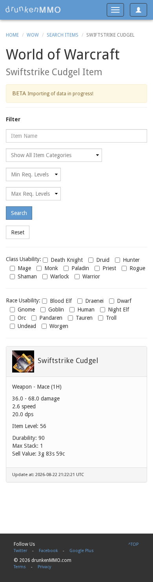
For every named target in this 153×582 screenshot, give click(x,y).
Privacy (44, 566)
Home (12, 35)
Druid (102, 260)
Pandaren (50, 318)
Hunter (131, 260)
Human (86, 309)
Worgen (58, 326)
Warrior (91, 276)
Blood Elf (61, 301)
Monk (51, 268)
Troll (111, 318)
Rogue (137, 268)
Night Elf (118, 309)
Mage (24, 268)
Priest (109, 268)
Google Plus (81, 550)
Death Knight (67, 260)
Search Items (62, 35)
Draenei (94, 301)
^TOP (133, 544)
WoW (33, 35)
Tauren (84, 318)
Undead (27, 326)
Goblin (56, 309)
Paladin (80, 268)
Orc (22, 318)
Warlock (59, 276)
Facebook (48, 550)
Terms (20, 566)
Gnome (26, 309)
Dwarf (124, 301)
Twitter (20, 550)
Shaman (27, 276)
